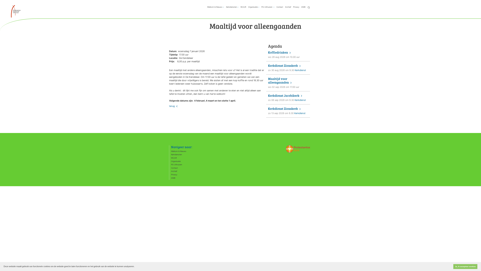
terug (172, 106)
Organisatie (253, 7)
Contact (279, 7)
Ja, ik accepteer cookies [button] (465, 266)
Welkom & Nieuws (214, 7)
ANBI (303, 7)
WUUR (243, 7)
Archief (288, 7)
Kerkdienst (287, 68)
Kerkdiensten (231, 7)
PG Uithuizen (267, 7)
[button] (135, 266)
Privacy (296, 7)
